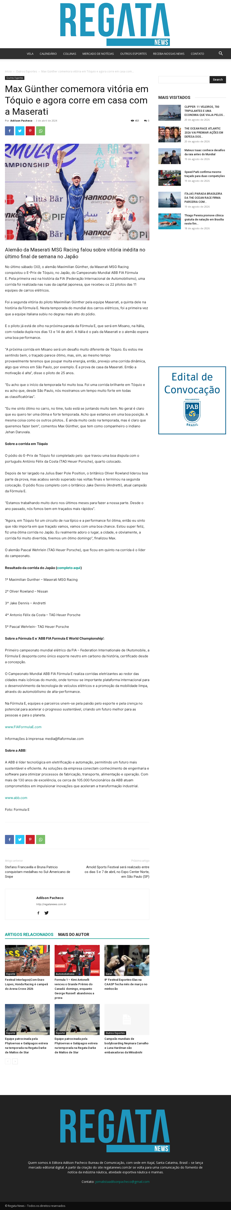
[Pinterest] (30, 130)
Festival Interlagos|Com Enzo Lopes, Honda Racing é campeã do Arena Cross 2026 (26, 984)
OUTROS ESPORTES (133, 54)
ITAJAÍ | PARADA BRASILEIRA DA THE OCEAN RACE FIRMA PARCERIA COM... (203, 197)
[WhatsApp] (40, 130)
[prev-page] (8, 1061)
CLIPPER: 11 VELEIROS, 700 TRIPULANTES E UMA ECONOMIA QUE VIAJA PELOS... (205, 111)
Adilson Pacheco (21, 120)
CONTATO (197, 54)
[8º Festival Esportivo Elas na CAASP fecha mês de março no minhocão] (126, 960)
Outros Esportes (26, 71)
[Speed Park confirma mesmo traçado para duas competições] (169, 178)
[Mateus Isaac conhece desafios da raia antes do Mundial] (169, 156)
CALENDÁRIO (48, 54)
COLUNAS (69, 54)
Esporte (10, 974)
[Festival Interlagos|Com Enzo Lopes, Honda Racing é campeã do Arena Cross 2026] (27, 960)
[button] (220, 54)
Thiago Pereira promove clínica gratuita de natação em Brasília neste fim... (204, 219)
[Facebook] (9, 130)
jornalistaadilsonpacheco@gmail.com (122, 1181)
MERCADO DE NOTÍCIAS (98, 54)
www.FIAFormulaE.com (23, 727)
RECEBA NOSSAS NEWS (169, 54)
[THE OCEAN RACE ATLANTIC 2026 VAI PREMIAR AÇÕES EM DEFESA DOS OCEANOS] (169, 134)
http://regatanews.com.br (51, 904)
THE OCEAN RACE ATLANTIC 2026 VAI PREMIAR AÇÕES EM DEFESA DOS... (204, 132)
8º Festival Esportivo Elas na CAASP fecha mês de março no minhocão (125, 984)
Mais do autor (73, 934)
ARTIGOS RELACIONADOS (29, 934)
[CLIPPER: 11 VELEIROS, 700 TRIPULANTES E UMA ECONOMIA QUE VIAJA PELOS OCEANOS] (169, 113)
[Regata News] (115, 24)
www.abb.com (16, 798)
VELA (30, 54)
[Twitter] (19, 130)
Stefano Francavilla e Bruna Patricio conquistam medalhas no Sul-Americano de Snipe (37, 872)
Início (8, 71)
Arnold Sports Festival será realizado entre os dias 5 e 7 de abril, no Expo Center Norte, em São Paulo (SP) (117, 872)
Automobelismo (65, 974)
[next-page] (15, 1061)
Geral (109, 974)
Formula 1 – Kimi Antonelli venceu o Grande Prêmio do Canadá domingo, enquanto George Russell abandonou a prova (74, 989)
